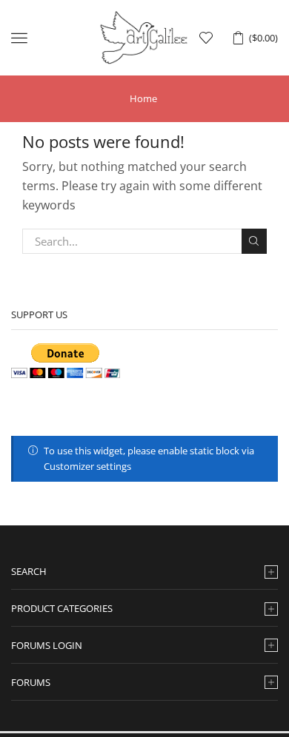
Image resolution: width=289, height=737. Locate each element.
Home (143, 98)
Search (254, 241)
